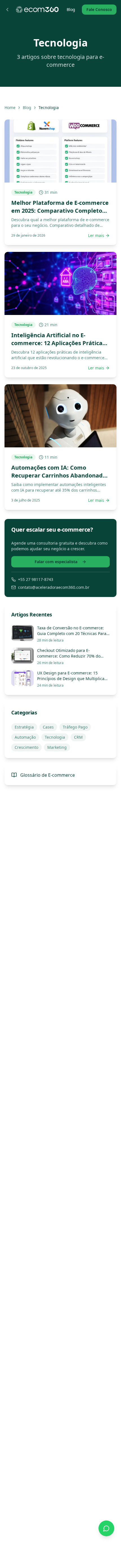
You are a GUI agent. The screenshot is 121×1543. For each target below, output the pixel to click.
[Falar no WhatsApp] (106, 1528)
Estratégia (24, 727)
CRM (78, 737)
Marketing (57, 747)
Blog (71, 9)
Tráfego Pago (75, 727)
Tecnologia (55, 737)
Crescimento (26, 747)
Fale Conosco (99, 9)
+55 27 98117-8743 (35, 579)
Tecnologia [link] (49, 107)
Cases (48, 727)
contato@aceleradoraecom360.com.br (53, 587)
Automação (25, 737)
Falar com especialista (56, 561)
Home (10, 107)
